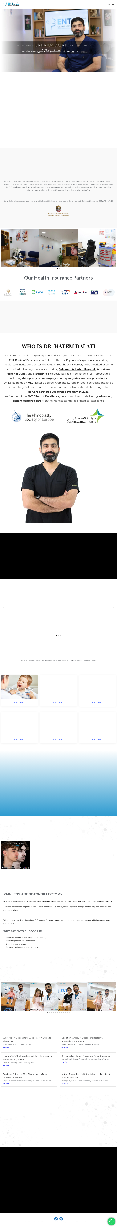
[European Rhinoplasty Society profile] (58, 793)
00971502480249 (58, 1187)
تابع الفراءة (6, 1047)
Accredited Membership (58, 761)
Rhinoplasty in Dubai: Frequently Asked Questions (85, 1056)
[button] (3, 248)
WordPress (70, 1222)
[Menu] (113, 4)
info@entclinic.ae (59, 1197)
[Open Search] (109, 4)
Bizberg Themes (93, 1222)
